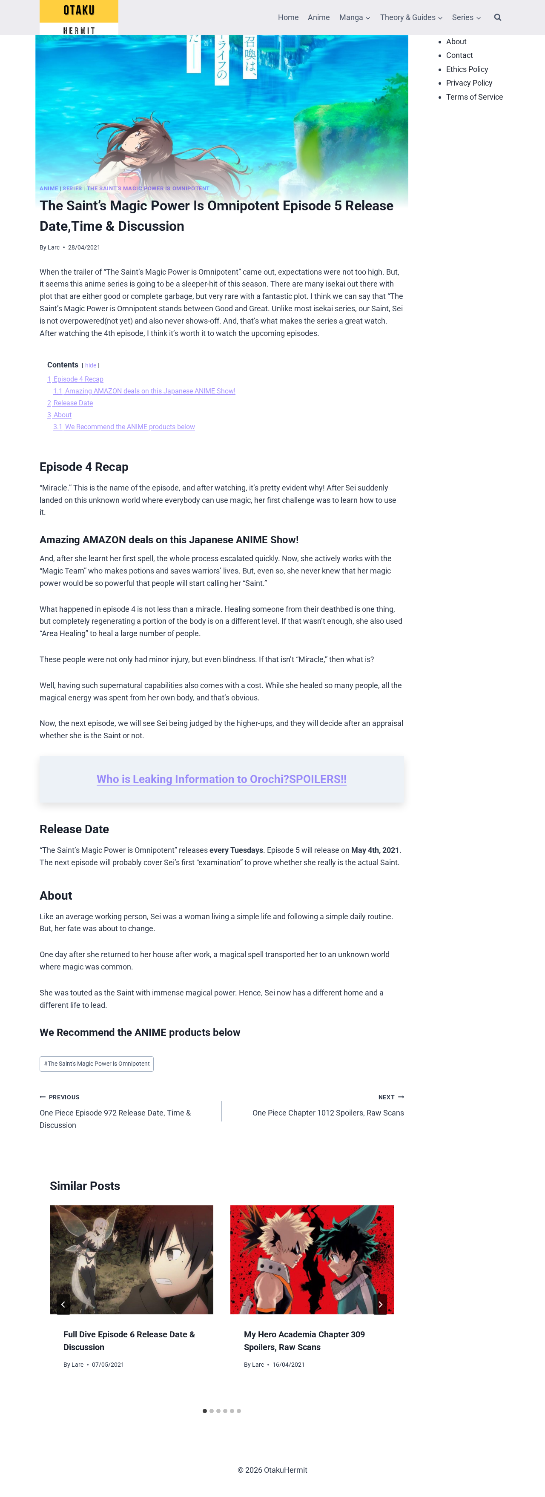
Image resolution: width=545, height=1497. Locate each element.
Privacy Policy (469, 82)
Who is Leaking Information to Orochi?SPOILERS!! (222, 779)
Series (72, 188)
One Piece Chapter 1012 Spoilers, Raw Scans (328, 1105)
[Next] (380, 1304)
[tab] (205, 1411)
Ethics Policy (467, 69)
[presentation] (131, 1259)
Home (288, 17)
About (456, 41)
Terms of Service (474, 96)
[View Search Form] (497, 17)
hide (90, 365)
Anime (319, 17)
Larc (54, 247)
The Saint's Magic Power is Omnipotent (148, 188)
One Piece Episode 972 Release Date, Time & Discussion (115, 1112)
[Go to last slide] (63, 1304)
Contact (459, 55)
